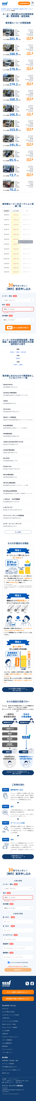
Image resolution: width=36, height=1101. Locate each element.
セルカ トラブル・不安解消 (9, 1027)
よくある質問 (5, 1030)
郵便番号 (5, 953)
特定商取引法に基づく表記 (22, 1080)
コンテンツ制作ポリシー (8, 1080)
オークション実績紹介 (8, 1063)
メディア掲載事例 (7, 1040)
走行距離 (5, 316)
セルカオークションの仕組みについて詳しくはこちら (17, 772)
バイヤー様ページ (7, 1052)
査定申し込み (5, 1073)
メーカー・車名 (7, 296)
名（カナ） (6, 926)
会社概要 (4, 1079)
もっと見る (18, 532)
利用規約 (10, 966)
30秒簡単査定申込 (24, 3)
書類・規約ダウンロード (8, 1082)
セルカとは (5, 1008)
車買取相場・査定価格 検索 (20, 8)
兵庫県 (21, 364)
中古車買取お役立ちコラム (9, 1066)
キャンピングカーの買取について (11, 1070)
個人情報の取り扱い (18, 966)
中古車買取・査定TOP (6, 8)
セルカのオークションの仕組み (10, 1015)
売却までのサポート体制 (9, 1024)
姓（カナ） (6, 917)
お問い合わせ (19, 1082)
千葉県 (17, 352)
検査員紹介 (5, 1046)
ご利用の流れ (5, 1018)
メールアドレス (8, 935)
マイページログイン (7, 1049)
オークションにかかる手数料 (10, 1021)
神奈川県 (23, 352)
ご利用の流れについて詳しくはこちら (17, 856)
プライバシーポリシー (13, 1079)
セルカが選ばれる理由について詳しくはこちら (17, 689)
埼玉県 (12, 352)
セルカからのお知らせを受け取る (19, 962)
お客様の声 (5, 1033)
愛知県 (18, 358)
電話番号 (5, 944)
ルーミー (3, 10)
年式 (3, 305)
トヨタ (30, 8)
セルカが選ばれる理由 (8, 1011)
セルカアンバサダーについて (10, 1037)
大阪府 (15, 364)
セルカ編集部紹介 (7, 1043)
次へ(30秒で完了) (18, 327)
